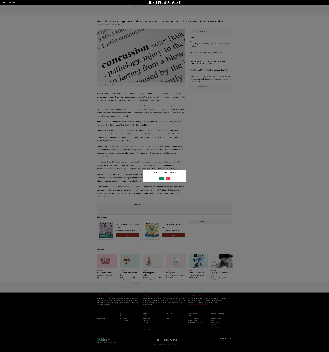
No (168, 179)
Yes (162, 179)
